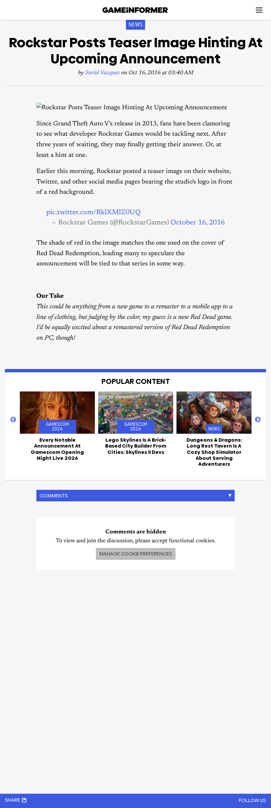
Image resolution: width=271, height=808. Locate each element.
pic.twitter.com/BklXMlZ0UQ (93, 212)
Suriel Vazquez (102, 73)
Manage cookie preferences (135, 553)
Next (257, 420)
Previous (13, 420)
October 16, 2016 (198, 222)
